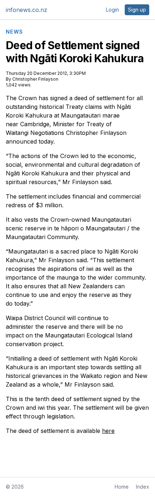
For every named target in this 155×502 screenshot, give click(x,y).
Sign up (137, 10)
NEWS (14, 31)
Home (122, 487)
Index (142, 487)
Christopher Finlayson (35, 79)
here (108, 430)
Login (112, 10)
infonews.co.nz (26, 9)
